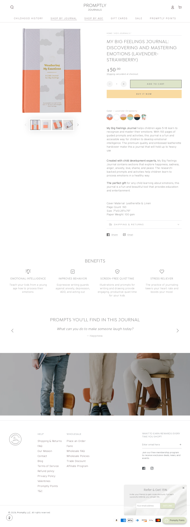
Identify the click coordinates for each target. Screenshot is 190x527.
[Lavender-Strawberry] (110, 117)
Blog (40, 460)
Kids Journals (122, 33)
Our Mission (45, 450)
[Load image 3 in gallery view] (57, 125)
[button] (12, 7)
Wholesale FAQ (76, 450)
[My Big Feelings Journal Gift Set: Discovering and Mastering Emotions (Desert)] (116, 117)
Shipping (111, 74)
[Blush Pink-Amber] (123, 117)
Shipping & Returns (50, 440)
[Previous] (13, 331)
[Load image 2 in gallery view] (46, 125)
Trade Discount (76, 460)
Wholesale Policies (78, 455)
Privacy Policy (46, 476)
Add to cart (156, 84)
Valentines (44, 481)
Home (109, 33)
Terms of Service (48, 466)
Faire (70, 445)
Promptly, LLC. (24, 512)
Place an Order (76, 440)
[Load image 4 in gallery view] (68, 125)
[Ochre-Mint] (130, 117)
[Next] (177, 331)
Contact (42, 455)
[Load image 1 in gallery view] (35, 125)
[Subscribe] (180, 444)
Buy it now (144, 94)
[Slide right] (78, 125)
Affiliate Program (77, 466)
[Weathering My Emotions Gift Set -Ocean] (144, 117)
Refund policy (46, 471)
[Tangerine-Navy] (137, 117)
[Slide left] (25, 125)
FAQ (40, 445)
